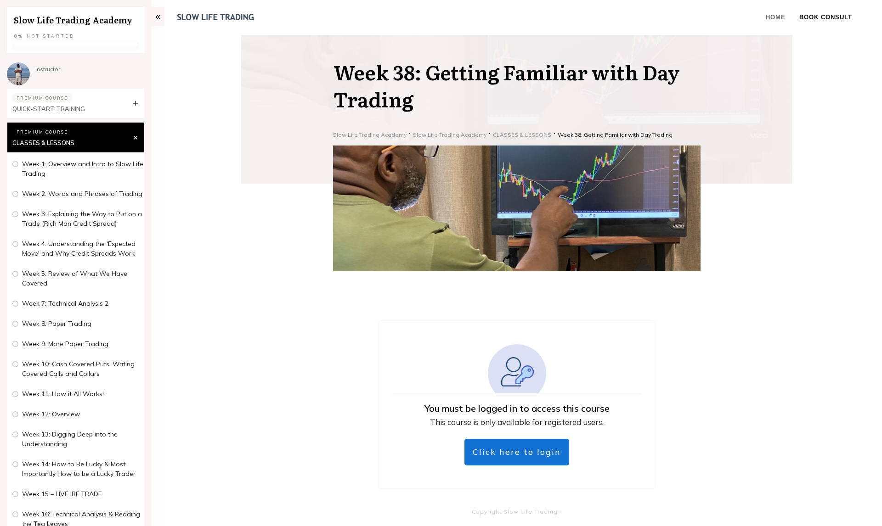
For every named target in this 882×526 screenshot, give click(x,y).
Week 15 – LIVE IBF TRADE (62, 494)
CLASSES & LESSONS (43, 142)
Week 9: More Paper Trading (65, 344)
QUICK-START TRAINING (48, 108)
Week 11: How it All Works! (63, 394)
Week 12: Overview (51, 414)
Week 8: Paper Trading (56, 323)
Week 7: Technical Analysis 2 (65, 303)
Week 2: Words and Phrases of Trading (82, 194)
